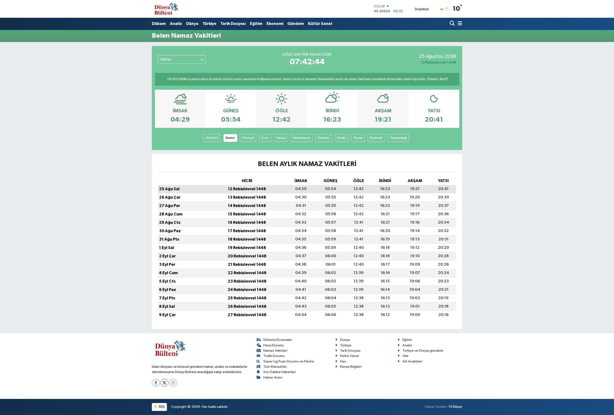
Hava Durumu (273, 345)
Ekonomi (274, 24)
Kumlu (341, 138)
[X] (164, 383)
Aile (405, 356)
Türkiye (209, 24)
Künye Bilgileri (351, 366)
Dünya (192, 24)
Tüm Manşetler (275, 366)
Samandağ (398, 138)
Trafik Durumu (274, 356)
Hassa (281, 138)
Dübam (159, 24)
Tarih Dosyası (233, 24)
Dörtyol (248, 138)
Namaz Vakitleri (275, 350)
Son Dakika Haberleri (279, 372)
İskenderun (301, 138)
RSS (161, 407)
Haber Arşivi (272, 377)
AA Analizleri (412, 361)
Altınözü (211, 138)
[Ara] (453, 24)
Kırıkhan (324, 138)
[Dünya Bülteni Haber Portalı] (165, 9)
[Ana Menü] (459, 24)
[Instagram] (173, 383)
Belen (230, 138)
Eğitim (256, 24)
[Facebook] (156, 383)
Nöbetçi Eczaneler (277, 340)
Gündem (295, 24)
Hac (343, 361)
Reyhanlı (376, 138)
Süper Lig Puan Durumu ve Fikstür (288, 361)
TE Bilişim (455, 407)
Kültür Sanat (320, 24)
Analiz (176, 24)
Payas (358, 138)
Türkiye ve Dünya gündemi (422, 350)
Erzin (265, 138)
